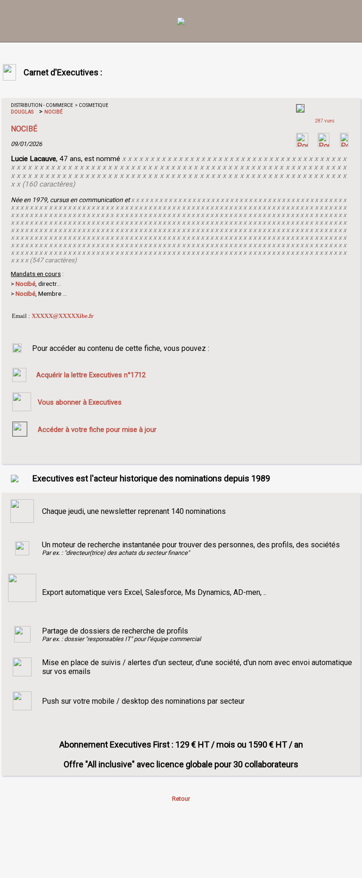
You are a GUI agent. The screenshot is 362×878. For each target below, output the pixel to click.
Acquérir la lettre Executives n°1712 (91, 375)
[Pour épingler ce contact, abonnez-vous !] (344, 144)
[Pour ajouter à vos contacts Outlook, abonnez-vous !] (323, 144)
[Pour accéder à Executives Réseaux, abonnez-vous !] (302, 144)
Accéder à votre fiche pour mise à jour (97, 429)
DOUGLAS (22, 111)
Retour (181, 798)
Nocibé (25, 293)
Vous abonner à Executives (80, 402)
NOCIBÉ (53, 111)
